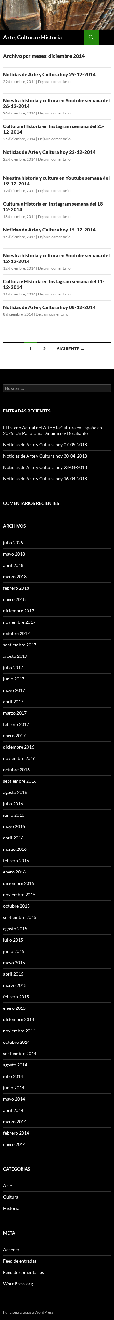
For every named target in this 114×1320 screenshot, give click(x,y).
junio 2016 (13, 815)
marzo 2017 (15, 712)
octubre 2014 (16, 1042)
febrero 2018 (16, 588)
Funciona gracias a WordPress (28, 1312)
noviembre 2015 (19, 894)
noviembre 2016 (19, 758)
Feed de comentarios (23, 1272)
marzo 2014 (15, 1121)
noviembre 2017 (19, 622)
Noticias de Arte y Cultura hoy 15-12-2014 (49, 229)
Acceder (11, 1249)
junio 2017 (13, 678)
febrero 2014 (16, 1133)
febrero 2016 (16, 860)
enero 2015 (14, 1008)
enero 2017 (14, 735)
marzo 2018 (15, 576)
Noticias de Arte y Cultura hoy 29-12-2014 (49, 74)
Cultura (10, 1197)
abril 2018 (13, 565)
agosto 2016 (15, 792)
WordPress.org (18, 1283)
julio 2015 (13, 940)
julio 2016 (13, 803)
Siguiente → (71, 348)
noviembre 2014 (19, 1030)
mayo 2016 (14, 826)
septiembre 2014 (19, 1053)
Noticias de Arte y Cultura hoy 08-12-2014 (49, 307)
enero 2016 (14, 871)
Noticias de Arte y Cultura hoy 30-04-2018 (45, 455)
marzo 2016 (15, 849)
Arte (7, 1185)
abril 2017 (13, 701)
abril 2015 (13, 974)
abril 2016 (13, 837)
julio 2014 (13, 1076)
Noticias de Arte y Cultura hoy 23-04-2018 (45, 467)
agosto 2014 (15, 1064)
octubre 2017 (16, 633)
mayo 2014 (14, 1098)
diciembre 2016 (18, 747)
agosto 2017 (15, 656)
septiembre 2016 (19, 781)
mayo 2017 (14, 690)
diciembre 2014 (18, 1019)
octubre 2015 (16, 905)
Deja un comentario (54, 81)
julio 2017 (13, 667)
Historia (11, 1208)
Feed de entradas (19, 1261)
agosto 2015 (15, 928)
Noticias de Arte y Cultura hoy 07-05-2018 (45, 444)
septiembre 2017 (19, 644)
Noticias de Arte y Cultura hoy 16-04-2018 (45, 478)
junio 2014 (13, 1087)
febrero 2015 (16, 996)
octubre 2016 (16, 769)
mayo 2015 (14, 962)
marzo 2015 (15, 985)
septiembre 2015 (19, 917)
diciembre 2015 (18, 883)
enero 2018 (14, 599)
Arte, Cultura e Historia (32, 37)
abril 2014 (13, 1110)
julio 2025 (13, 542)
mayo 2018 (14, 554)
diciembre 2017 (18, 610)
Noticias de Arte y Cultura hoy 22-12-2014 (49, 152)
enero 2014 (14, 1144)
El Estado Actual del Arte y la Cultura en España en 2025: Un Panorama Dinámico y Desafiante (52, 430)
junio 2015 (13, 951)
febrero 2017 (16, 724)
